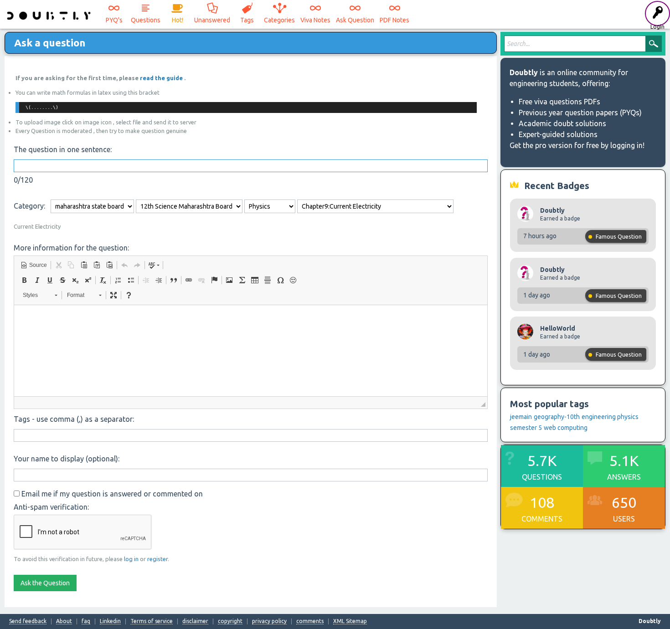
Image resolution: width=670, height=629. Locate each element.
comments (310, 621)
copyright (230, 621)
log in (131, 559)
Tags (247, 20)
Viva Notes (315, 20)
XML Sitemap (350, 621)
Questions (145, 20)
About (64, 621)
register (157, 559)
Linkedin (110, 621)
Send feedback (27, 621)
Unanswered (212, 20)
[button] (34, 265)
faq (86, 621)
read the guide (162, 78)
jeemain (521, 416)
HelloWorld (557, 328)
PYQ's (114, 20)
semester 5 (526, 427)
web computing (566, 427)
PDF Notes (394, 20)
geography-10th (557, 416)
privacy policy (269, 621)
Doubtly (552, 210)
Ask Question (355, 20)
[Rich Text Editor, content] (250, 350)
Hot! (177, 20)
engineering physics (610, 416)
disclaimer (195, 621)
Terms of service (151, 621)
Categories (279, 20)
